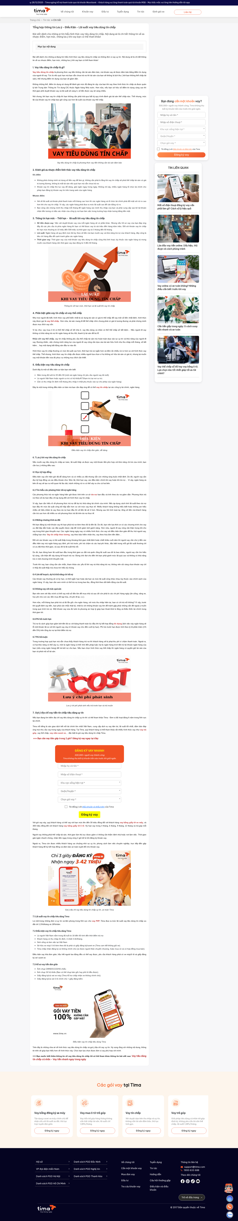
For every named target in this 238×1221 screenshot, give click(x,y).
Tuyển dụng (123, 11)
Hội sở (39, 1162)
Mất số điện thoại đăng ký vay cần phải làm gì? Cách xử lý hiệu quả (175, 207)
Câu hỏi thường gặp (160, 1180)
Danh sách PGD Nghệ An (87, 1169)
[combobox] (89, 783)
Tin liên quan (178, 167)
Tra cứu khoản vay (130, 1186)
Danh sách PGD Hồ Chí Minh (51, 1183)
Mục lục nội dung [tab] (47, 46)
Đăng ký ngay (52, 1130)
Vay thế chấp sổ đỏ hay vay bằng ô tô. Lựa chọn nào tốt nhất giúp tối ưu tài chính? (177, 370)
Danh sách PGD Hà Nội (48, 1176)
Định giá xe (158, 11)
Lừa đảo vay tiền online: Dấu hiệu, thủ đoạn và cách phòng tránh (177, 247)
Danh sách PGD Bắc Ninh (87, 1162)
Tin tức (140, 11)
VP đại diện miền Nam (47, 1169)
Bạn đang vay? (181, 101)
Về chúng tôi (67, 11)
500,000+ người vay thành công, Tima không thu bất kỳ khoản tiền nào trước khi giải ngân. (181, 107)
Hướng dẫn (155, 1174)
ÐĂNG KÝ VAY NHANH (89, 750)
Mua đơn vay (128, 1174)
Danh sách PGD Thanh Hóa (88, 1176)
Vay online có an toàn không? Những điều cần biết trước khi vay (176, 287)
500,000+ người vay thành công (89, 755)
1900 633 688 (191, 1170)
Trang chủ (35, 20)
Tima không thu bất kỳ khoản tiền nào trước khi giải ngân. (89, 758)
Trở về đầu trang (190, 1197)
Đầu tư (105, 11)
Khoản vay (87, 11)
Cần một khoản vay (131, 1168)
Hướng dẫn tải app (181, 2)
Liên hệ (188, 12)
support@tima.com (193, 1166)
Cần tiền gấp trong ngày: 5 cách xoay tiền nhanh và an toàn (177, 328)
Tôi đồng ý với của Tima (91, 807)
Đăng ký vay (89, 814)
